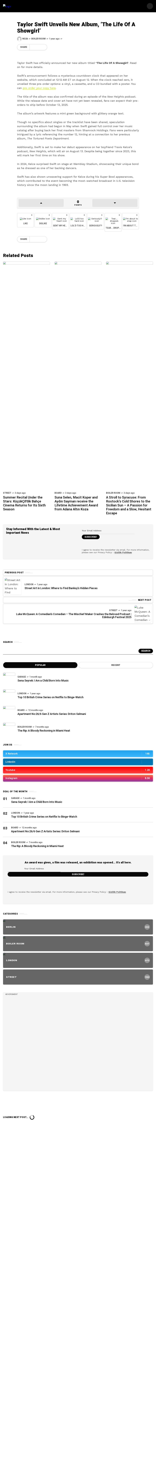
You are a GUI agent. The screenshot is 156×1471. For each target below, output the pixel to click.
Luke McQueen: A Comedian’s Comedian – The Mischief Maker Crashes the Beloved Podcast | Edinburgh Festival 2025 (73, 615)
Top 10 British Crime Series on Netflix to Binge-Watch (50, 697)
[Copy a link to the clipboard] (42, 47)
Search (145, 651)
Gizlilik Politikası (123, 552)
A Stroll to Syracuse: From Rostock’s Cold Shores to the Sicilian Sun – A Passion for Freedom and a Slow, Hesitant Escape (128, 505)
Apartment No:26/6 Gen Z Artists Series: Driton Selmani (52, 714)
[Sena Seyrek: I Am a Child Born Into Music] (9, 679)
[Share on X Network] (32, 47)
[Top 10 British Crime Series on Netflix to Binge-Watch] (9, 695)
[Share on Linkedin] (37, 47)
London (29, 584)
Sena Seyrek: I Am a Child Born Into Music (43, 681)
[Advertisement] (28, 1041)
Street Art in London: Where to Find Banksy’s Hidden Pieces (61, 588)
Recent (115, 665)
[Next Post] (143, 613)
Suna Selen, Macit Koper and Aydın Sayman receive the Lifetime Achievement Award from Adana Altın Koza (76, 503)
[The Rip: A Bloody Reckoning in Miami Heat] (9, 729)
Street (7, 493)
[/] (150, 6)
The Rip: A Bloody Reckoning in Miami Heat (44, 731)
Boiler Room (38, 38)
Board (58, 493)
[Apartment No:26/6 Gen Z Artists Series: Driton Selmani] (9, 712)
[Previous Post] (13, 586)
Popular (40, 665)
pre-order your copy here (39, 88)
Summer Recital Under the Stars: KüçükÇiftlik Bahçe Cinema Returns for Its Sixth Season (24, 503)
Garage (22, 676)
